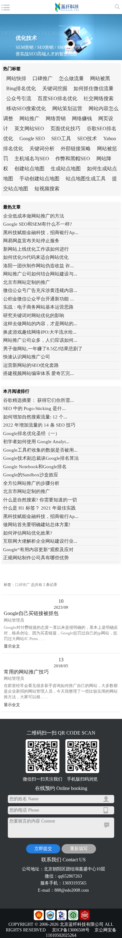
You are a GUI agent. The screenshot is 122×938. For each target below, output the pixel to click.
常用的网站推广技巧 (26, 672)
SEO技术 (87, 138)
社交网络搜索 (99, 98)
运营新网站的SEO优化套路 (31, 365)
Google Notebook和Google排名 (35, 466)
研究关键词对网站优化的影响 (33, 315)
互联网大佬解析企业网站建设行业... (40, 541)
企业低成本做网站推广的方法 (33, 215)
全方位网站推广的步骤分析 (31, 483)
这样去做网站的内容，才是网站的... (40, 323)
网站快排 (16, 78)
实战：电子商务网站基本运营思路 (38, 307)
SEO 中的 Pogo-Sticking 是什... (34, 408)
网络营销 (56, 118)
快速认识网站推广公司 (26, 356)
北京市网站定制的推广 (26, 282)
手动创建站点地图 (39, 178)
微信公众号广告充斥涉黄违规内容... (40, 290)
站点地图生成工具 (86, 178)
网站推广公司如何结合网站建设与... (40, 273)
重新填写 (79, 848)
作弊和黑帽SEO (72, 158)
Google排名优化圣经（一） (31, 433)
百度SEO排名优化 (57, 98)
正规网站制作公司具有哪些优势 (36, 557)
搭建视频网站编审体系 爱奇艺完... (38, 373)
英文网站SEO (29, 128)
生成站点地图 (66, 168)
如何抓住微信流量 (94, 88)
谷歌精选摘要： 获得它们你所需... (38, 400)
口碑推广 (43, 78)
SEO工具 (61, 138)
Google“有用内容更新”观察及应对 (38, 549)
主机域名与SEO (31, 158)
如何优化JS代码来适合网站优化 (36, 257)
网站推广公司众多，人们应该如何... (40, 340)
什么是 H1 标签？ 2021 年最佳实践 (39, 507)
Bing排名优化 (21, 88)
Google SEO (32, 138)
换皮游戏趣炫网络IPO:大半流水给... (40, 332)
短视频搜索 (46, 188)
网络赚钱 (82, 118)
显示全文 (12, 646)
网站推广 (29, 118)
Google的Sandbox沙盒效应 (30, 474)
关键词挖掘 (54, 88)
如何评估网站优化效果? (27, 533)
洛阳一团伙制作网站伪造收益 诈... (38, 265)
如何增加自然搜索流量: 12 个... (35, 416)
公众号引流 (18, 98)
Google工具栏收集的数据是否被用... (40, 450)
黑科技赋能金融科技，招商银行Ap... (41, 232)
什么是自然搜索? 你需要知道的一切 (40, 499)
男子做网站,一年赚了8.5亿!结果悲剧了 (43, 348)
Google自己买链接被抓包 (31, 613)
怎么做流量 (71, 78)
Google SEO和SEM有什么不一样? (37, 224)
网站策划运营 (67, 108)
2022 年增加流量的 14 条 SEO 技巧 (39, 425)
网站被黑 (100, 78)
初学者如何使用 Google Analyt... (36, 441)
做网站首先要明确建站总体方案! (36, 524)
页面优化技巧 (65, 128)
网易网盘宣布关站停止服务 (31, 240)
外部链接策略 (76, 148)
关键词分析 (41, 148)
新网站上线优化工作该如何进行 (36, 249)
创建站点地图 (29, 168)
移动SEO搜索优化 (26, 108)
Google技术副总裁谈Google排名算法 (41, 458)
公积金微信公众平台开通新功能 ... (38, 298)
